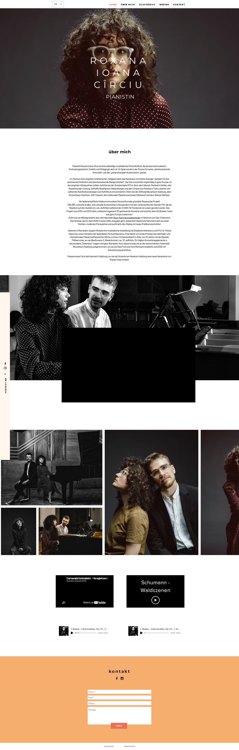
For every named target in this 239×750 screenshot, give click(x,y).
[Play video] (155, 600)
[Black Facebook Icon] (117, 678)
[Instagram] (5, 368)
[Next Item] (234, 492)
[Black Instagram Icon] (122, 678)
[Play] (72, 633)
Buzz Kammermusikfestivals (127, 217)
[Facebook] (5, 363)
